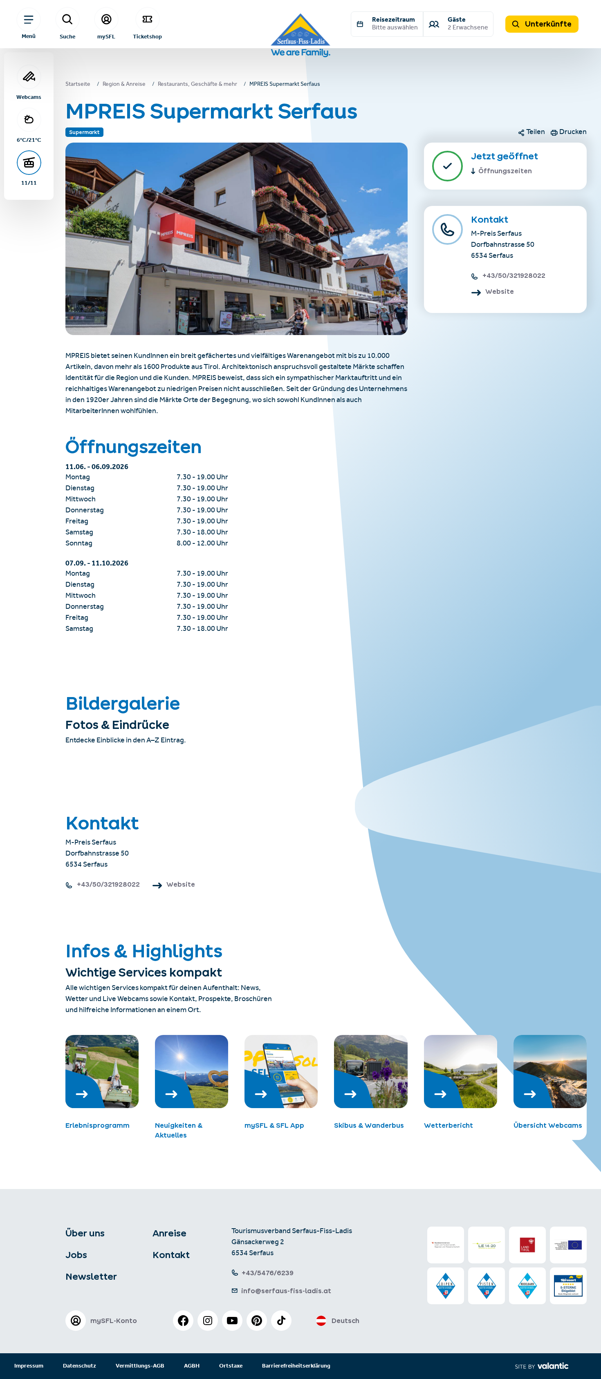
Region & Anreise (124, 85)
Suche (67, 36)
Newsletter (91, 1276)
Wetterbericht (448, 1125)
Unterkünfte (547, 24)
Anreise (169, 1233)
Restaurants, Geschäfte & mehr (197, 85)
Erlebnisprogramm (97, 1125)
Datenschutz (79, 1366)
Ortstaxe (230, 1366)
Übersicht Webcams (548, 1125)
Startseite (77, 85)
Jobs (76, 1255)
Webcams (28, 97)
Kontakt (171, 1255)
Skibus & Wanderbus (369, 1125)
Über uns (85, 1233)
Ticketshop (147, 36)
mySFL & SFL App (274, 1125)
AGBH (192, 1366)
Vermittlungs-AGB (140, 1366)
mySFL (106, 36)
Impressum (28, 1366)
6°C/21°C (29, 140)
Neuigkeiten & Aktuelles (178, 1130)
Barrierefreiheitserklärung (296, 1366)
